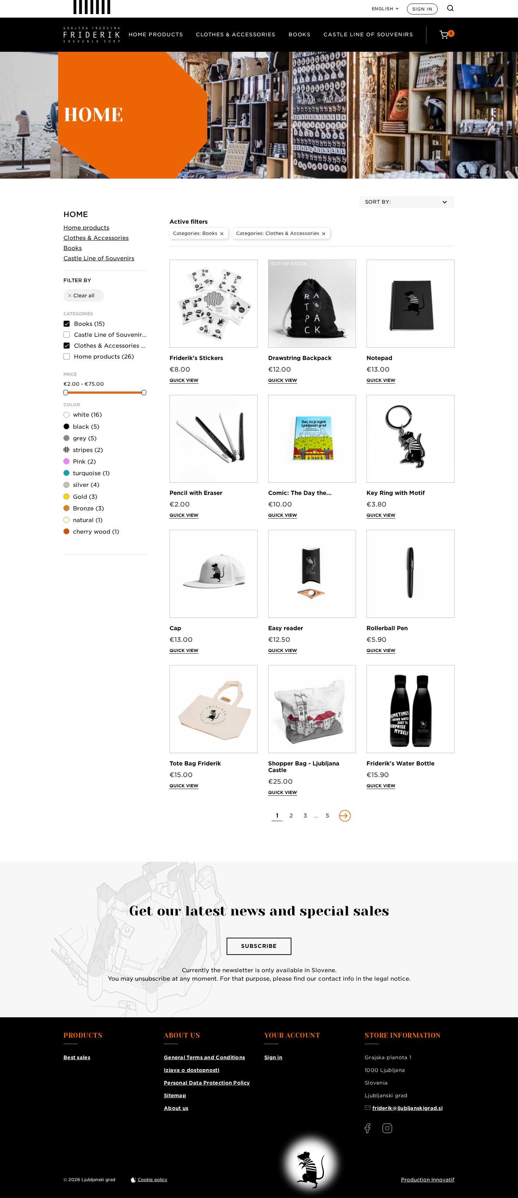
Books (300, 34)
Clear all (80, 295)
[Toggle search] (450, 8)
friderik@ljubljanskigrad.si (407, 1108)
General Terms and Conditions (204, 1057)
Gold (85, 497)
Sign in (422, 9)
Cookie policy (152, 1179)
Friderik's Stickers (196, 358)
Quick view (183, 380)
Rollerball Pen (387, 628)
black (86, 426)
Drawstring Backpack (300, 358)
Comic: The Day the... (300, 493)
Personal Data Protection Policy (207, 1083)
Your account (292, 1035)
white (87, 414)
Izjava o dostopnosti (191, 1070)
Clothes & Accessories (236, 34)
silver (86, 485)
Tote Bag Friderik (195, 763)
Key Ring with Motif (395, 493)
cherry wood (96, 531)
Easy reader (285, 628)
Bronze (88, 508)
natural (88, 520)
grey (85, 438)
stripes (88, 450)
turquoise (91, 473)
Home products (156, 34)
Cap (175, 628)
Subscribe (259, 946)
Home (75, 214)
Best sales (76, 1057)
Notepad (379, 358)
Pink (84, 461)
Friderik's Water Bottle (400, 763)
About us (176, 1108)
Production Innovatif (428, 1180)
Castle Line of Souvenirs (368, 34)
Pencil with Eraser (195, 493)
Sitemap (175, 1095)
